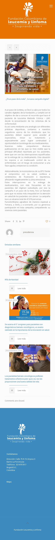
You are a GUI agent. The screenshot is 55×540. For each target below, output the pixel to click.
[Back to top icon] (27, 523)
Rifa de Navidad (11, 280)
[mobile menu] (51, 5)
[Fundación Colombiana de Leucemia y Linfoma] (27, 14)
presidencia (28, 232)
